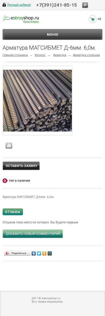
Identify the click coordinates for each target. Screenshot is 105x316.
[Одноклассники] (44, 253)
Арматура (59, 55)
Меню (52, 34)
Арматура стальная (86, 55)
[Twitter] (39, 253)
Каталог (40, 55)
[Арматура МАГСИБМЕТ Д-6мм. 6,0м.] (38, 100)
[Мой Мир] (49, 253)
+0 (99, 19)
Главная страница (15, 55)
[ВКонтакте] (33, 253)
